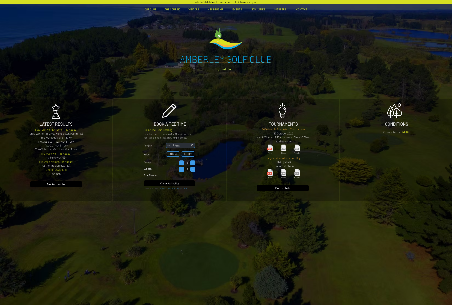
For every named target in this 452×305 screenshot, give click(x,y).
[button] (150, 9)
